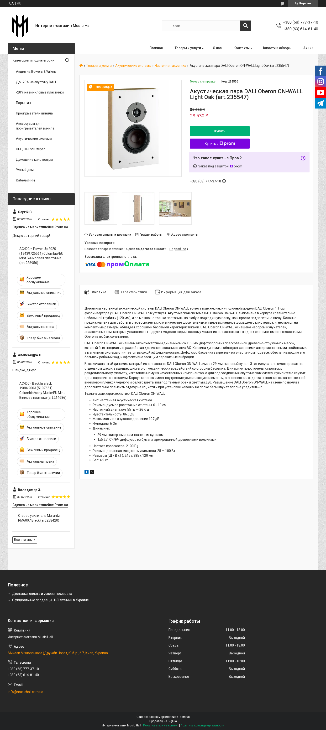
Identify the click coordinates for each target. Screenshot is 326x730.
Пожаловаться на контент (161, 725)
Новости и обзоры (276, 48)
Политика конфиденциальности (202, 725)
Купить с (211, 143)
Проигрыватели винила (34, 113)
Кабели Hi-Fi (25, 180)
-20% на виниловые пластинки (40, 92)
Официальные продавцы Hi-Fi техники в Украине (50, 600)
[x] (92, 472)
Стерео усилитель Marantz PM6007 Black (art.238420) (39, 518)
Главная (156, 48)
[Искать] (245, 26)
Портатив (23, 103)
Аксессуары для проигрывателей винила (35, 126)
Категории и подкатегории (33, 60)
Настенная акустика (170, 65)
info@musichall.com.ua (25, 692)
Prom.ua (184, 717)
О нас (217, 48)
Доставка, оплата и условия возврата (42, 593)
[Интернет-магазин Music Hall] (20, 26)
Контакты (242, 48)
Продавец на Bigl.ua (163, 721)
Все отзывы (23, 540)
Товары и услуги (188, 48)
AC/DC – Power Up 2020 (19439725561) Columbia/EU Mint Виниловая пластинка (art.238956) (41, 256)
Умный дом (25, 170)
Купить (220, 131)
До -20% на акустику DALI (36, 82)
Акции (308, 48)
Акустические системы (133, 65)
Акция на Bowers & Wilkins (36, 71)
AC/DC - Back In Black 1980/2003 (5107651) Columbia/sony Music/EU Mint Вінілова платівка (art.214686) (42, 390)
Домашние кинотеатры (34, 159)
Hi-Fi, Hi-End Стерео (31, 149)
